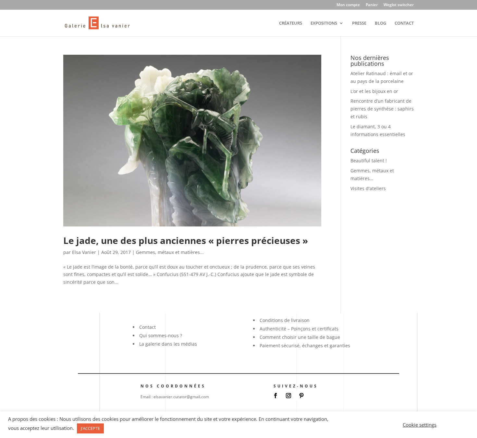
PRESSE (359, 23)
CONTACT (404, 23)
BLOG (380, 23)
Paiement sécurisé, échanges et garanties (305, 345)
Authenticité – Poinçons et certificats (299, 329)
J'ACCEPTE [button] (90, 428)
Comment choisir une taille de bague (300, 337)
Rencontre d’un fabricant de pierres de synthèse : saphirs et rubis (382, 109)
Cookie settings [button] (419, 425)
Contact (147, 327)
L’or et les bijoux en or (374, 91)
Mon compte (348, 5)
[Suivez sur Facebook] (275, 395)
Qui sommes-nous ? (160, 335)
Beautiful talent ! (368, 160)
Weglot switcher (399, 5)
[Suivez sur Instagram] (288, 395)
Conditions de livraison (285, 320)
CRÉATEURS (290, 23)
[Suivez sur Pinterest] (301, 395)
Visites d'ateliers (368, 188)
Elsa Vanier (84, 252)
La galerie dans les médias (168, 344)
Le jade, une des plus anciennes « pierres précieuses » (185, 240)
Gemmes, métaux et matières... (170, 252)
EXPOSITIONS (324, 23)
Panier (372, 5)
